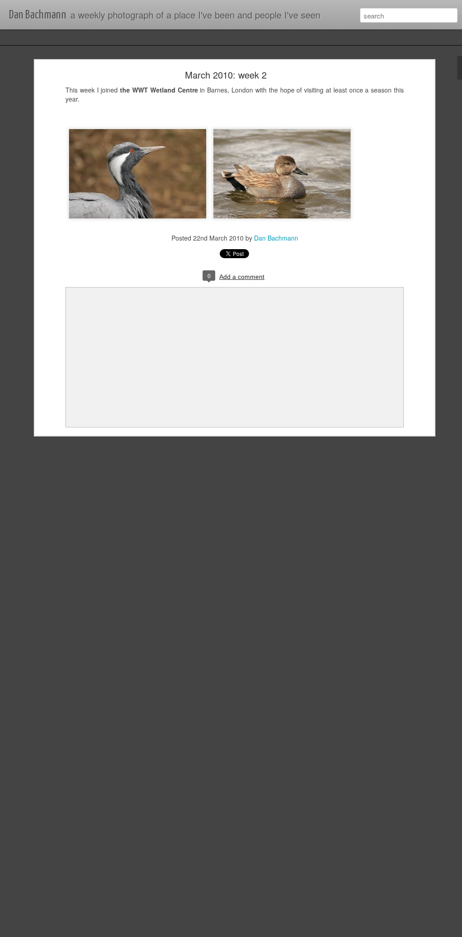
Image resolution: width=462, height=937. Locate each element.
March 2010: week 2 (226, 74)
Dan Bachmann (276, 237)
